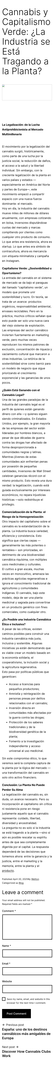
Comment (9, 910)
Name (6, 945)
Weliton (35, 879)
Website (7, 981)
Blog (21, 882)
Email (6, 963)
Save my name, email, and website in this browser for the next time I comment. (28, 1001)
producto (8, 870)
